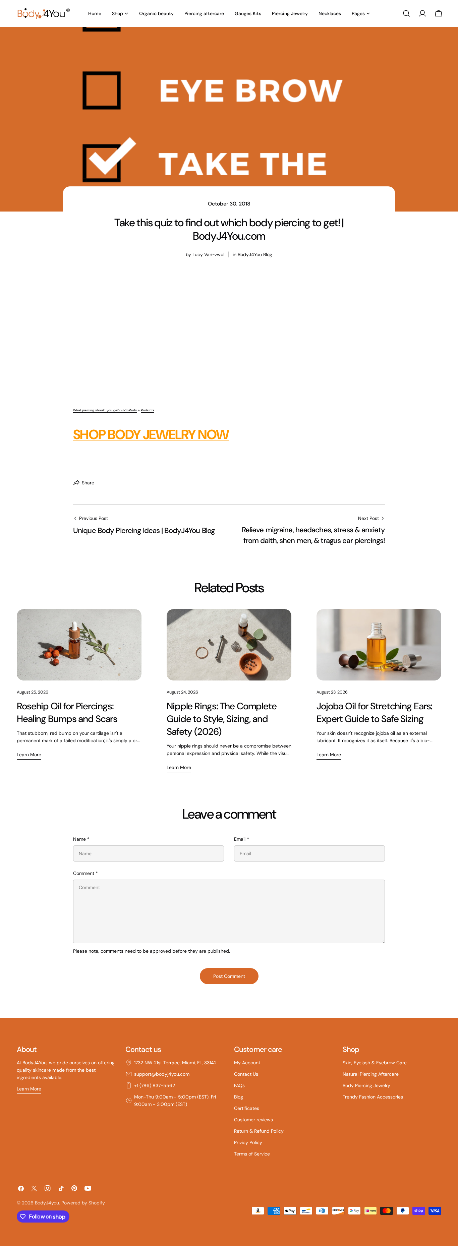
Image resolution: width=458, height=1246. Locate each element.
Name (81, 839)
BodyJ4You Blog (255, 254)
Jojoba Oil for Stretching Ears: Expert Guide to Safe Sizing (374, 712)
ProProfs (147, 410)
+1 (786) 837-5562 (154, 1085)
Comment (85, 873)
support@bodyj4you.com (161, 1074)
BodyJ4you (47, 1203)
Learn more (29, 755)
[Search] (406, 13)
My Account (247, 1063)
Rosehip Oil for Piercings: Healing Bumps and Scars (67, 712)
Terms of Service (252, 1154)
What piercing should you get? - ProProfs (105, 410)
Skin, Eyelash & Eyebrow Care (375, 1063)
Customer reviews (253, 1120)
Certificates (246, 1108)
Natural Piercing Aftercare (371, 1074)
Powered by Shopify (83, 1203)
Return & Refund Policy (259, 1131)
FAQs (239, 1085)
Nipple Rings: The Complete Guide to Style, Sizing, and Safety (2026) (222, 719)
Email (241, 839)
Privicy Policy (248, 1142)
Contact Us (246, 1074)
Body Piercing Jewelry (366, 1085)
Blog (238, 1097)
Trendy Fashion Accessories (373, 1097)
